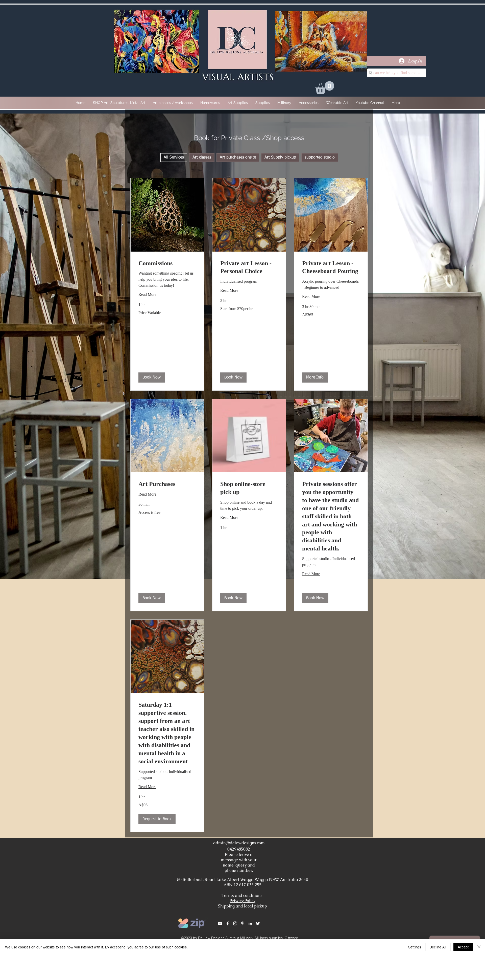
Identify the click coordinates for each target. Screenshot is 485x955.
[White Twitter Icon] (257, 923)
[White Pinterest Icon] (242, 923)
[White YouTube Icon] (220, 923)
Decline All (437, 946)
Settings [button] (414, 946)
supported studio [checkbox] (320, 158)
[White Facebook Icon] (227, 923)
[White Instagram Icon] (235, 923)
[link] (167, 263)
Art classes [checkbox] (201, 158)
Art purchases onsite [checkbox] (238, 158)
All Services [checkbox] (174, 158)
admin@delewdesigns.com (239, 843)
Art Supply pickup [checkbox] (280, 158)
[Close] (479, 947)
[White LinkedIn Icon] (250, 923)
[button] (324, 87)
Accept (463, 946)
